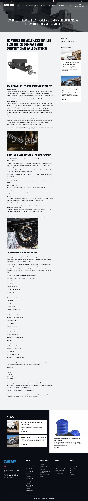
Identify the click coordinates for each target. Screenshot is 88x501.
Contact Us (72, 476)
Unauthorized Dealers (74, 466)
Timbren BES (28, 488)
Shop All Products (29, 490)
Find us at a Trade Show (60, 468)
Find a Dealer (73, 464)
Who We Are (57, 463)
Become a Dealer (58, 473)
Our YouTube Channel (44, 474)
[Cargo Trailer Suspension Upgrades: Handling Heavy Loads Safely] (71, 55)
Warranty (72, 470)
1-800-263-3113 (7, 468)
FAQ (71, 463)
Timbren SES (28, 463)
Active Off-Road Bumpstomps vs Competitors (44, 468)
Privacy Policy (37, 498)
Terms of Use (44, 498)
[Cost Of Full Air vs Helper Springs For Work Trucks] (71, 81)
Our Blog (42, 476)
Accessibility (51, 498)
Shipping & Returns (74, 468)
